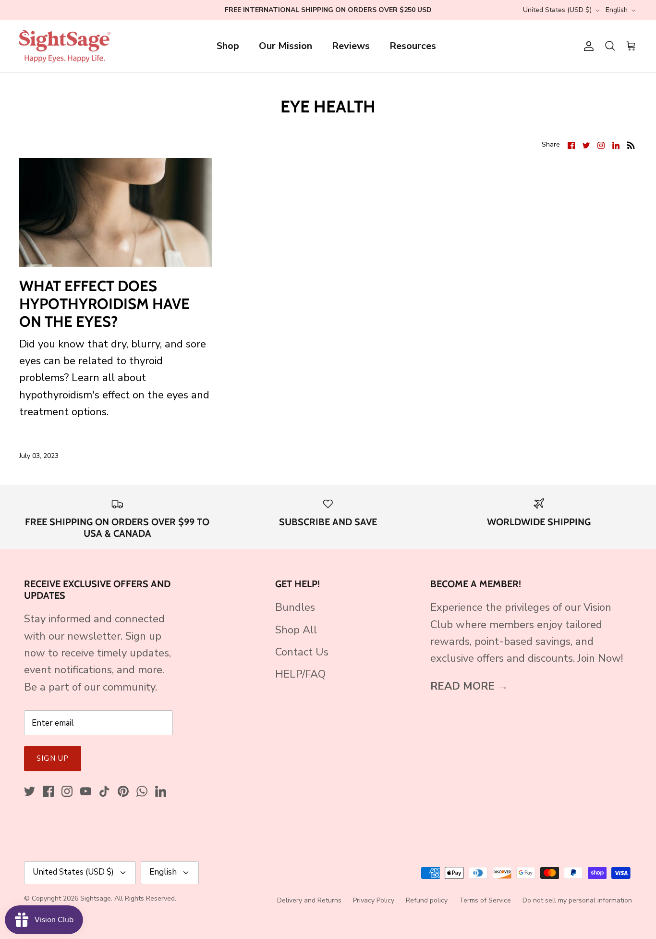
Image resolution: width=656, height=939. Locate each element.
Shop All (296, 630)
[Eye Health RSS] (631, 144)
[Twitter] (29, 791)
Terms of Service (485, 900)
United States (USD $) (557, 9)
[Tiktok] (104, 791)
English (617, 9)
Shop (228, 45)
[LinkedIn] (160, 791)
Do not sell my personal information (577, 900)
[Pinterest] (123, 791)
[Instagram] (67, 791)
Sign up (52, 758)
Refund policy (427, 900)
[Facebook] (48, 791)
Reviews (351, 45)
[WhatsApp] (141, 791)
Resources (412, 45)
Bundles (295, 607)
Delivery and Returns (309, 900)
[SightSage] (64, 46)
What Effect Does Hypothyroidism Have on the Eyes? (104, 304)
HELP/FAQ (300, 674)
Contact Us (301, 652)
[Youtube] (85, 791)
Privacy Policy (373, 900)
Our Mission (285, 45)
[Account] (587, 46)
